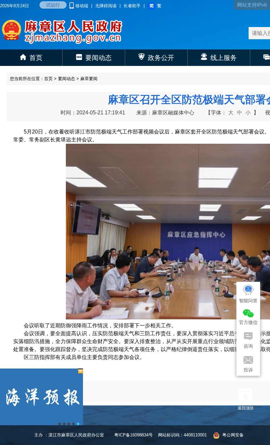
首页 (48, 78)
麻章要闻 (88, 78)
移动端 (82, 5)
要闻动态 (66, 78)
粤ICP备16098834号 (133, 434)
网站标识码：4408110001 (182, 434)
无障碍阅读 (106, 5)
